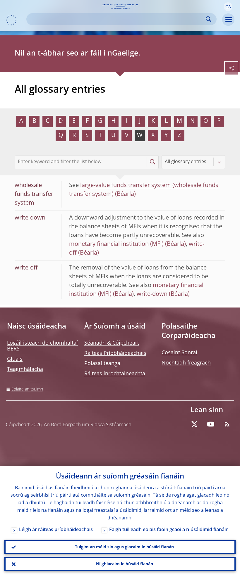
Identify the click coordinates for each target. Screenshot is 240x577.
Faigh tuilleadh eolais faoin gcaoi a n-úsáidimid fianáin (169, 530)
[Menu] (228, 19)
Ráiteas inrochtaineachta (114, 373)
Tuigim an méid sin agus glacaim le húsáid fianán (124, 547)
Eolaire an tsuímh (27, 389)
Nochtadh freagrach (186, 363)
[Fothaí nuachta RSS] (227, 424)
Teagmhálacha (25, 369)
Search (208, 19)
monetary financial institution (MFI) (116, 244)
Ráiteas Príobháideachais (115, 353)
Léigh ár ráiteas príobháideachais (56, 530)
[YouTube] (211, 424)
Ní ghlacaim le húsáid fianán (124, 564)
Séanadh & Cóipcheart (111, 343)
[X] (194, 424)
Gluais (15, 359)
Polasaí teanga (102, 363)
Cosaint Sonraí (179, 352)
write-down (152, 294)
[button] (228, 6)
